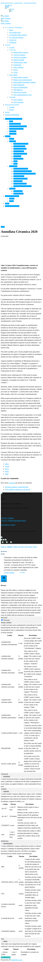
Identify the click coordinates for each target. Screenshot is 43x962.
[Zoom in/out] (6, 551)
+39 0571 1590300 (7, 518)
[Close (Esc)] (2, 551)
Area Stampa (5, 525)
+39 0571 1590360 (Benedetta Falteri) (13, 520)
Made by (6, 547)
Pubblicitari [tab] (4, 841)
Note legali (28, 547)
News (3, 227)
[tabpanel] (21, 698)
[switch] (2, 776)
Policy (35, 547)
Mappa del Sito (19, 547)
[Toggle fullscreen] (4, 551)
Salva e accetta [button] (6, 957)
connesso (12, 483)
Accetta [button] (22, 572)
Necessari (6, 620)
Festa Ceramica (18, 3)
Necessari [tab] (4, 617)
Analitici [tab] (3, 789)
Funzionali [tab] (4, 774)
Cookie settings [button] (9, 572)
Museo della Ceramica (7, 3)
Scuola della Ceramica (30, 3)
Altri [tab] (2, 939)
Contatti (12, 525)
